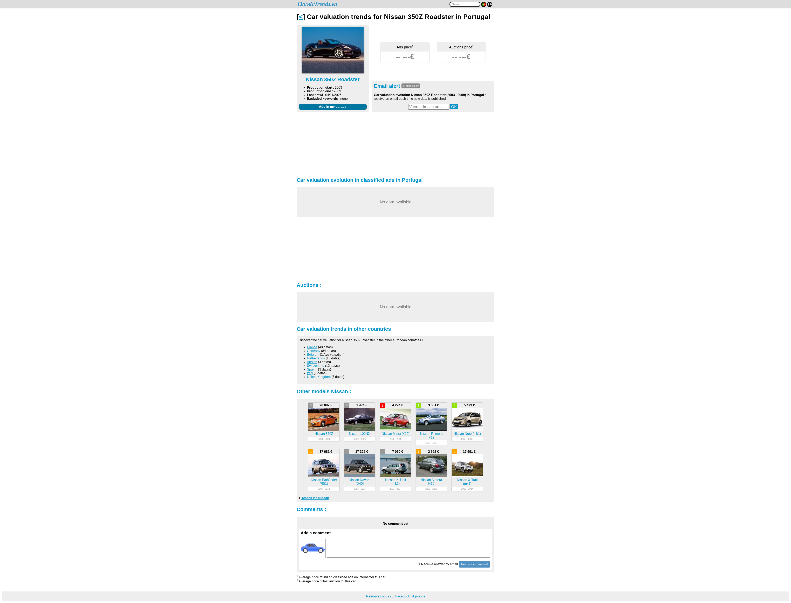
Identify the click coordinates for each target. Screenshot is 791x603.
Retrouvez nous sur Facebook (388, 596)
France (312, 347)
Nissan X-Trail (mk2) (467, 481)
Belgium (313, 354)
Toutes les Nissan (315, 498)
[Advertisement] (395, 144)
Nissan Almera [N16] (431, 481)
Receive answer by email (439, 564)
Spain (311, 369)
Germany (313, 351)
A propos (418, 596)
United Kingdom (319, 377)
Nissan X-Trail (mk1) (395, 481)
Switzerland (315, 365)
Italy (310, 373)
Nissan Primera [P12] (431, 435)
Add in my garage (332, 106)
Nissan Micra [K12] (395, 433)
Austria (312, 362)
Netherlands (316, 358)
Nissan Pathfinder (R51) (324, 481)
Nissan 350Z (324, 433)
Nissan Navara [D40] (360, 481)
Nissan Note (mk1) (467, 433)
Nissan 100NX (359, 433)
